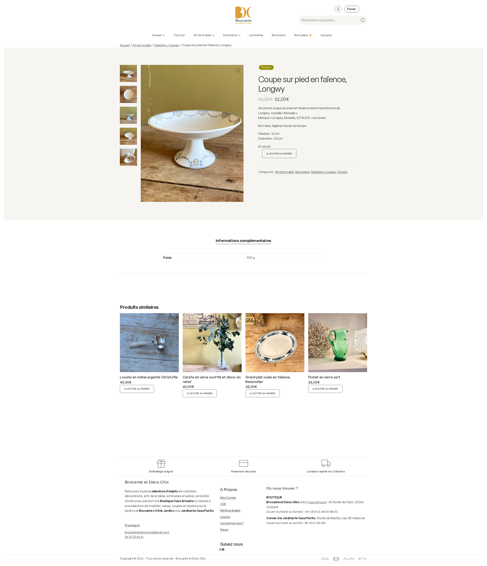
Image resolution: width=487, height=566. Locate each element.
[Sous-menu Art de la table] (213, 35)
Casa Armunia (316, 502)
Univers (342, 172)
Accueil (125, 45)
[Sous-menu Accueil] (164, 35)
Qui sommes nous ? (231, 523)
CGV (223, 504)
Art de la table (142, 45)
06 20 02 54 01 (134, 537)
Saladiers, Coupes (166, 45)
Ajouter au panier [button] (137, 388)
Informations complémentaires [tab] (243, 240)
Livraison (225, 517)
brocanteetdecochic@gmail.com (147, 532)
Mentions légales (230, 510)
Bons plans (302, 172)
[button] (238, 70)
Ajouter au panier (279, 153)
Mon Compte (228, 497)
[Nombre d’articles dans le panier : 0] (351, 9)
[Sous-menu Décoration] (239, 35)
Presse (224, 529)
